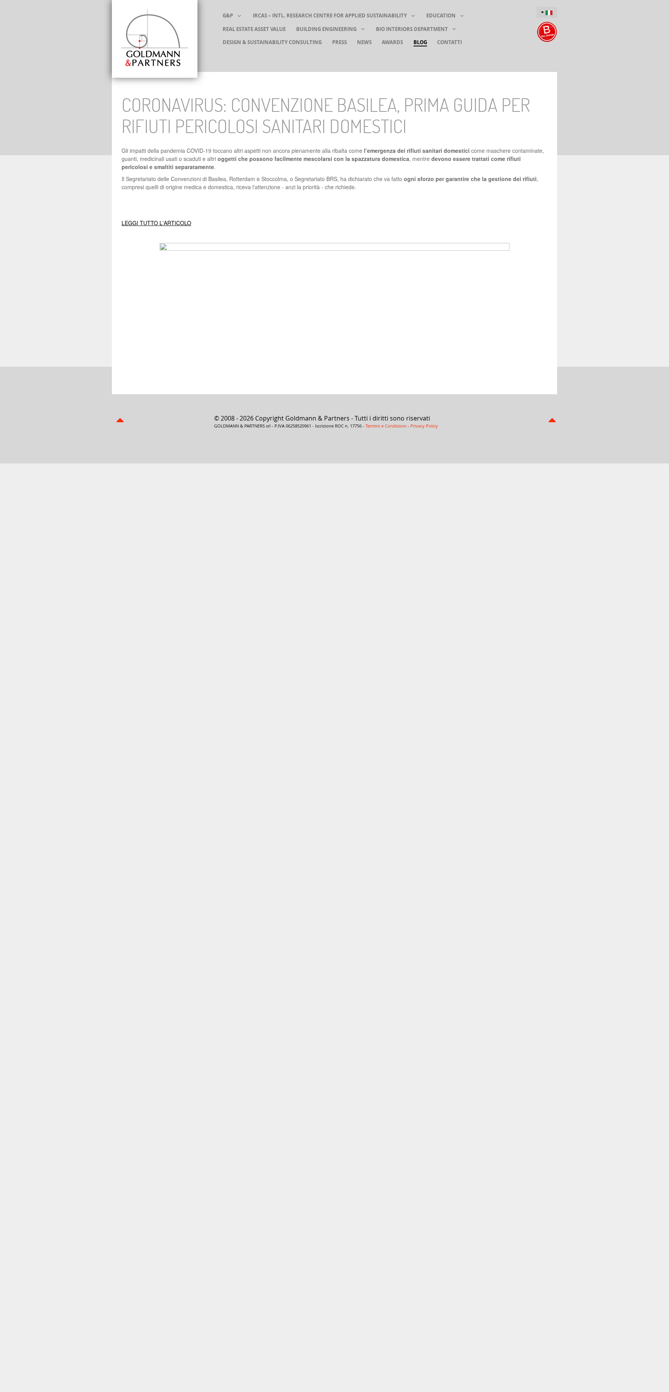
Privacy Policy (424, 426)
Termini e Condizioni (386, 426)
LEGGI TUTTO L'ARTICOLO (156, 223)
